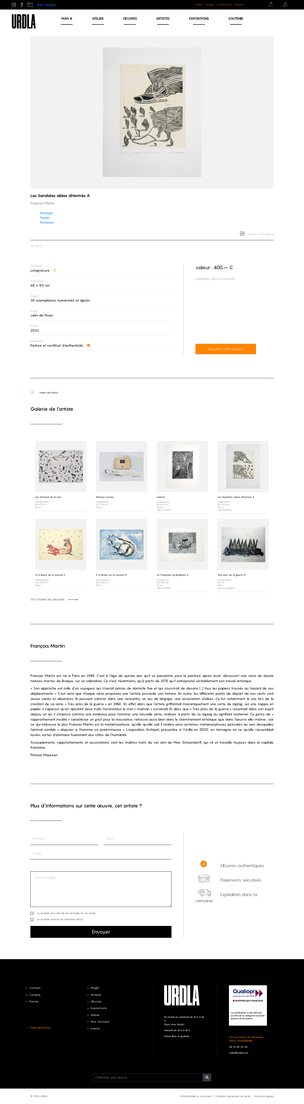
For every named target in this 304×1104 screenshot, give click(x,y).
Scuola (239, 4)
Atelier (98, 18)
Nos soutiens (100, 1021)
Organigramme (40, 1027)
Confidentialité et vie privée (195, 1096)
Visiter (199, 4)
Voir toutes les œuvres (47, 599)
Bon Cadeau (46, 5)
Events (95, 1028)
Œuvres (130, 18)
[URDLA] (24, 21)
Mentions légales (264, 1096)
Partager (46, 213)
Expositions (199, 18)
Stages (210, 4)
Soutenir (235, 18)
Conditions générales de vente (232, 1096)
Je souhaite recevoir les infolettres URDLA (60, 919)
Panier (34, 1001)
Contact (35, 988)
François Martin (47, 646)
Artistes (163, 18)
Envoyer (101, 932)
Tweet (44, 218)
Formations (224, 4)
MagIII (95, 988)
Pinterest (47, 222)
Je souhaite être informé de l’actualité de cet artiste (66, 913)
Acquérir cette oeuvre (225, 349)
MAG (66, 18)
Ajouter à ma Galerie (260, 234)
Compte (35, 994)
